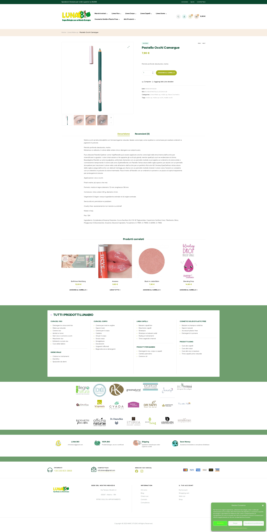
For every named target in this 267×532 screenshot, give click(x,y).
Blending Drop (188, 281)
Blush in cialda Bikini (152, 281)
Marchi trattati (100, 13)
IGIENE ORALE (56, 352)
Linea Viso (116, 13)
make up (164, 94)
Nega (235, 523)
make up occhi (158, 97)
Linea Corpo (130, 13)
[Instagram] (141, 471)
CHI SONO (184, 2)
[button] (263, 505)
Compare (147, 82)
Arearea (115, 281)
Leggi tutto (114, 290)
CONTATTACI (201, 2)
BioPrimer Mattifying (78, 281)
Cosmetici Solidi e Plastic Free (106, 19)
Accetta (220, 523)
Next (111, 117)
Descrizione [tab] (124, 134)
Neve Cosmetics (173, 94)
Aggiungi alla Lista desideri (163, 82)
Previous (111, 122)
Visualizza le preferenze (253, 523)
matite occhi (168, 97)
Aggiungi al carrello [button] (77, 290)
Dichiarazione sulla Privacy (238, 528)
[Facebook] (136, 471)
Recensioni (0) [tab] (142, 134)
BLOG (192, 2)
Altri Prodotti (129, 19)
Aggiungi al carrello (166, 72)
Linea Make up (72, 32)
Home (64, 32)
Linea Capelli (145, 13)
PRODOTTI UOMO (186, 342)
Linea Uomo (160, 13)
